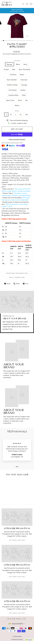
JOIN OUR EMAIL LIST (16, 619)
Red (13, 69)
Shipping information (17, 273)
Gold (24, 95)
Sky (26, 100)
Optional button (17, 540)
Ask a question (17, 277)
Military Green (12, 85)
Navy (25, 64)
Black (18, 64)
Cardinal (13, 74)
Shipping (14, 54)
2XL (26, 114)
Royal (22, 74)
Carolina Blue (13, 95)
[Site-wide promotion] (17, 517)
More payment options (17, 139)
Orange (24, 85)
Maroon (9, 64)
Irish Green (13, 90)
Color (17, 60)
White (17, 105)
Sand (20, 100)
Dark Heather (12, 80)
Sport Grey (10, 100)
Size (17, 111)
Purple (6, 69)
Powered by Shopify (17, 639)
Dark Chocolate (24, 69)
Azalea (22, 90)
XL (21, 114)
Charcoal (24, 80)
